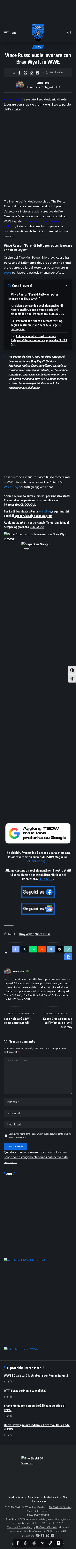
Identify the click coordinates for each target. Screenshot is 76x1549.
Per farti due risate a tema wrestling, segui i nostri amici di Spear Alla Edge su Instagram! (37, 325)
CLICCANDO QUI (37, 861)
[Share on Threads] (59, 949)
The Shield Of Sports (60, 1507)
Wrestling (11, 487)
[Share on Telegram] (42, 1543)
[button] (7, 32)
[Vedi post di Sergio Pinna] (20, 85)
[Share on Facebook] (19, 72)
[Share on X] (25, 72)
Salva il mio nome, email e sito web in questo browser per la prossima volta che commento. (40, 1135)
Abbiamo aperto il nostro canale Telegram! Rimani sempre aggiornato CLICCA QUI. (39, 340)
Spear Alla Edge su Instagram (33, 515)
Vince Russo (12, 99)
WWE (7, 272)
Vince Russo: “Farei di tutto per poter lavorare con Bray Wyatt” (33, 296)
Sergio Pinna (43, 82)
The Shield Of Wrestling (19, 1527)
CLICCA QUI (27, 504)
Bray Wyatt (26, 934)
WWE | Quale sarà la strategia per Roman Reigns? (36, 1375)
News (38, 47)
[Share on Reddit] (34, 1543)
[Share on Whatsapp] (26, 1543)
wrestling (44, 511)
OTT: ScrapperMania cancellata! (25, 1390)
